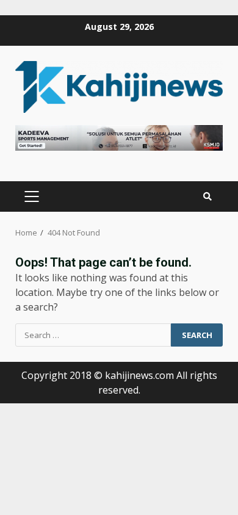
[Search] (207, 196)
